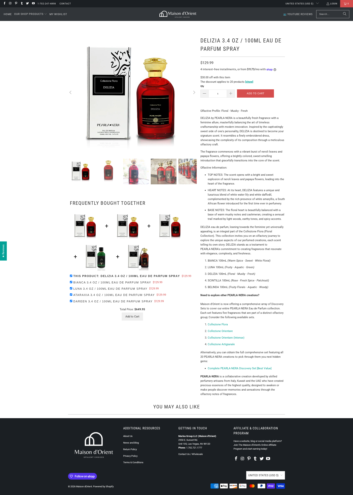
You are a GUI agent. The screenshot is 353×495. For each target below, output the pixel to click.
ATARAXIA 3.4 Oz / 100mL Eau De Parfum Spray (114, 294)
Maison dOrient (84, 486)
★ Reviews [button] (3, 251)
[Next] (194, 92)
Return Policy (130, 449)
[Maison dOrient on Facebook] (4, 3)
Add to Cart (132, 316)
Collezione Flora (218, 324)
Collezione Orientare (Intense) (226, 337)
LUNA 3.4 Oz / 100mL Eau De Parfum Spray (110, 288)
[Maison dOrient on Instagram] (10, 3)
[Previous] (71, 92)
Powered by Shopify (103, 486)
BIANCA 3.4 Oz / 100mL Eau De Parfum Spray (112, 282)
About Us (128, 436)
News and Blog (131, 442)
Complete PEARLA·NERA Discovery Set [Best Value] (240, 368)
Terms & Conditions (133, 462)
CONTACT (65, 3)
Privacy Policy (130, 456)
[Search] (344, 14)
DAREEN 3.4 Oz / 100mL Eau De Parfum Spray (113, 301)
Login (333, 3)
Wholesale (197, 454)
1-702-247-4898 (47, 3)
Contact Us (184, 454)
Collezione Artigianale (221, 344)
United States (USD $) (300, 3)
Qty (202, 86)
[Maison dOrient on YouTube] (33, 3)
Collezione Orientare (220, 331)
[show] (249, 81)
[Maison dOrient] (178, 14)
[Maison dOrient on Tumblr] (21, 3)
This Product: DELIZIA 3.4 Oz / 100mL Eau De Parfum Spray (126, 276)
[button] (30, 14)
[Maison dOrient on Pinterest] (15, 3)
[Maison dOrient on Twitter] (27, 3)
